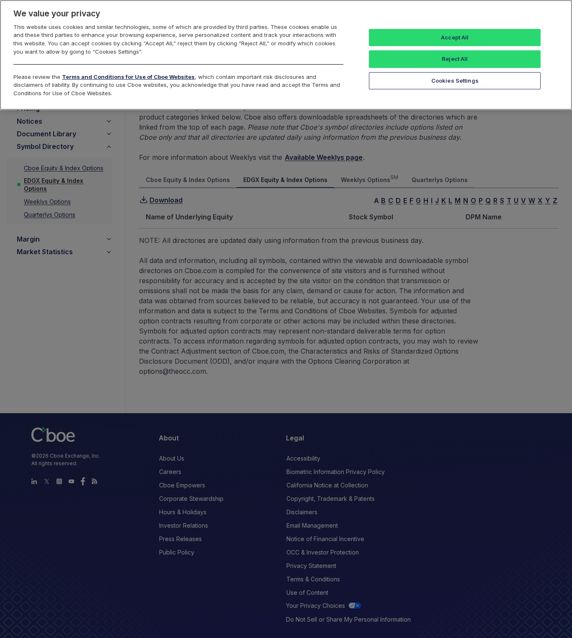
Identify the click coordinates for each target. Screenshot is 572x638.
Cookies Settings (455, 80)
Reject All (455, 58)
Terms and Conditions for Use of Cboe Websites (128, 76)
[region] (286, 55)
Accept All (455, 37)
